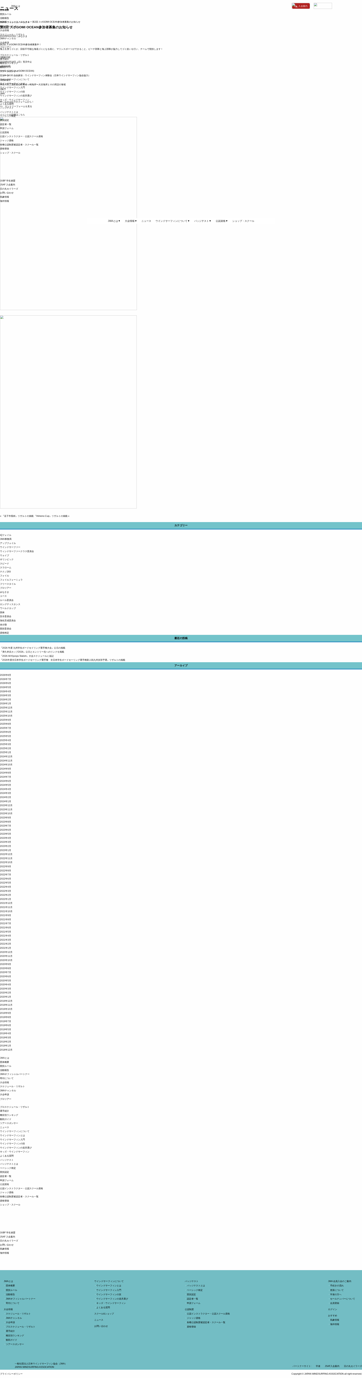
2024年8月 (5, 772)
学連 (318, 1366)
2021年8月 (5, 919)
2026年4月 (5, 691)
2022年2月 (5, 895)
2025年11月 (6, 711)
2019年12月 (6, 1001)
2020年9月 (5, 964)
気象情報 (4, 197)
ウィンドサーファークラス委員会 (17, 551)
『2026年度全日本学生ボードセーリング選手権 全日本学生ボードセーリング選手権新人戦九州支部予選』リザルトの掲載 (62, 660)
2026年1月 (5, 703)
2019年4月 (5, 1033)
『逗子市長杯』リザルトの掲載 (18, 516)
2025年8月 (5, 724)
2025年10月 (6, 715)
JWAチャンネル (8, 38)
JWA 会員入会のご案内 (339, 1281)
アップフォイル (8, 543)
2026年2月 (5, 699)
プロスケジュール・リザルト (14, 55)
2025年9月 (5, 720)
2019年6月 (5, 1025)
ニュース (4, 75)
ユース (3, 596)
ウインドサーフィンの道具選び (16, 95)
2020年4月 (5, 984)
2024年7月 (5, 777)
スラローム (5, 567)
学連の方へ (335, 1294)
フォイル (4, 575)
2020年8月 (5, 968)
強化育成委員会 (8, 620)
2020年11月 (6, 956)
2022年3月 (5, 891)
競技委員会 (5, 628)
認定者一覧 (5, 124)
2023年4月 (5, 838)
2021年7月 (5, 923)
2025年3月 (5, 744)
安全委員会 (5, 616)
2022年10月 (6, 862)
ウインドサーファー (10, 547)
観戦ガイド (5, 67)
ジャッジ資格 (7, 140)
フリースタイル (8, 584)
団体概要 (4, 10)
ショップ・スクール (10, 152)
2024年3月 (5, 793)
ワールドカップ (8, 608)
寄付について (7, 26)
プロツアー (5, 588)
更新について (337, 1290)
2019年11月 (6, 1005)
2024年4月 (5, 789)
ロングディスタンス (10, 604)
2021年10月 (6, 911)
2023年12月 (6, 805)
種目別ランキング (9, 63)
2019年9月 (5, 1013)
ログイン (332, 1309)
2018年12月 (6, 1049)
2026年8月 (5, 675)
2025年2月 (5, 748)
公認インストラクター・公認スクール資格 (21, 136)
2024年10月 (6, 764)
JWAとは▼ (114, 221)
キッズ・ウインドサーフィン (14, 99)
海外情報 (4, 201)
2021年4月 (5, 935)
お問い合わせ (7, 192)
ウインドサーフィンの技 (12, 91)
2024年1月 (5, 801)
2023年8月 (5, 821)
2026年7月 (5, 679)
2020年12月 (6, 952)
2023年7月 (5, 825)
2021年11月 (6, 907)
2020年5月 (5, 980)
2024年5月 (5, 785)
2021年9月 (5, 915)
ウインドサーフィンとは (12, 83)
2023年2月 (5, 846)
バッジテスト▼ (202, 221)
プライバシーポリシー (11, 1374)
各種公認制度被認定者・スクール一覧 (19, 144)
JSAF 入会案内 (7, 184)
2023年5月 (5, 834)
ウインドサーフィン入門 (12, 87)
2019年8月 (5, 1017)
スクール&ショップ (104, 1313)
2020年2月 (5, 992)
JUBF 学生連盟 (7, 180)
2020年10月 (6, 960)
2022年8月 (5, 870)
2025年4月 (5, 740)
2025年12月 (6, 707)
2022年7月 (5, 874)
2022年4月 (5, 887)
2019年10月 (6, 1009)
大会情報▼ (131, 221)
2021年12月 (6, 903)
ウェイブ (4, 555)
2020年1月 (5, 996)
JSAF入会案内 (332, 1366)
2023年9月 (5, 817)
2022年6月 (5, 878)
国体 (2, 612)
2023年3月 (5, 842)
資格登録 (4, 148)
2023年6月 (5, 830)
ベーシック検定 (8, 116)
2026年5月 (5, 687)
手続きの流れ (337, 1285)
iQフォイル (5, 535)
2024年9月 (5, 768)
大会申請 (4, 42)
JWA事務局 (6, 539)
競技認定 (4, 120)
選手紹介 (4, 59)
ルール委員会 (7, 600)
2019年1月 (5, 1045)
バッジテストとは (9, 112)
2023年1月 (5, 850)
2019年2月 (5, 1041)
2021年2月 (5, 943)
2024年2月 (5, 797)
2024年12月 (6, 756)
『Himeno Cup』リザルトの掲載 (50, 516)
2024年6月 (5, 781)
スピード (4, 563)
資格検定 (4, 632)
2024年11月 (6, 760)
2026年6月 (5, 683)
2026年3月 (5, 695)
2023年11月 (6, 809)
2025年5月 (5, 736)
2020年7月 (5, 972)
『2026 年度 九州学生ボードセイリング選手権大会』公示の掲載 (32, 648)
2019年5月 (5, 1029)
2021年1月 (5, 948)
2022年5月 (5, 882)
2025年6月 (5, 732)
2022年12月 (6, 854)
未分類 (3, 624)
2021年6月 (5, 927)
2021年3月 (5, 940)
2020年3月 (5, 988)
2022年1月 (5, 899)
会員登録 (334, 1303)
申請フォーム (7, 128)
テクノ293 (5, 571)
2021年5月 (5, 931)
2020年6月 (5, 976)
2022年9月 (5, 866)
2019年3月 (5, 1037)
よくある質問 (7, 104)
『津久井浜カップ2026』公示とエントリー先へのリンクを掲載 (32, 652)
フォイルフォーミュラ (11, 579)
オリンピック (7, 559)
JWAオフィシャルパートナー (15, 22)
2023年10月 (6, 813)
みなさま (4, 592)
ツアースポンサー (9, 71)
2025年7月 (5, 728)
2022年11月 (6, 858)
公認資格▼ (222, 221)
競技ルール (5, 14)
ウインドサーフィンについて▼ (173, 221)
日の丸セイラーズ (9, 188)
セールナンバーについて (342, 1298)
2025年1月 (5, 752)
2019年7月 (5, 1021)
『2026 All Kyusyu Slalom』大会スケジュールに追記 (27, 656)
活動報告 (4, 18)
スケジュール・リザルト (12, 34)
